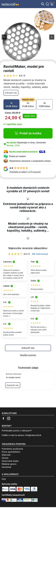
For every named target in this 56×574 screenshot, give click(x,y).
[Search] (42, 4)
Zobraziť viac (11, 92)
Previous (4, 37)
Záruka (5, 458)
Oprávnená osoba (10, 461)
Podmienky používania (12, 449)
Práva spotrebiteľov (11, 452)
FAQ (4, 479)
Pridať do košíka (30, 133)
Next (51, 37)
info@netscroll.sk (33, 435)
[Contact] (47, 4)
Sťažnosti (6, 455)
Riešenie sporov (9, 464)
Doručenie (6, 467)
